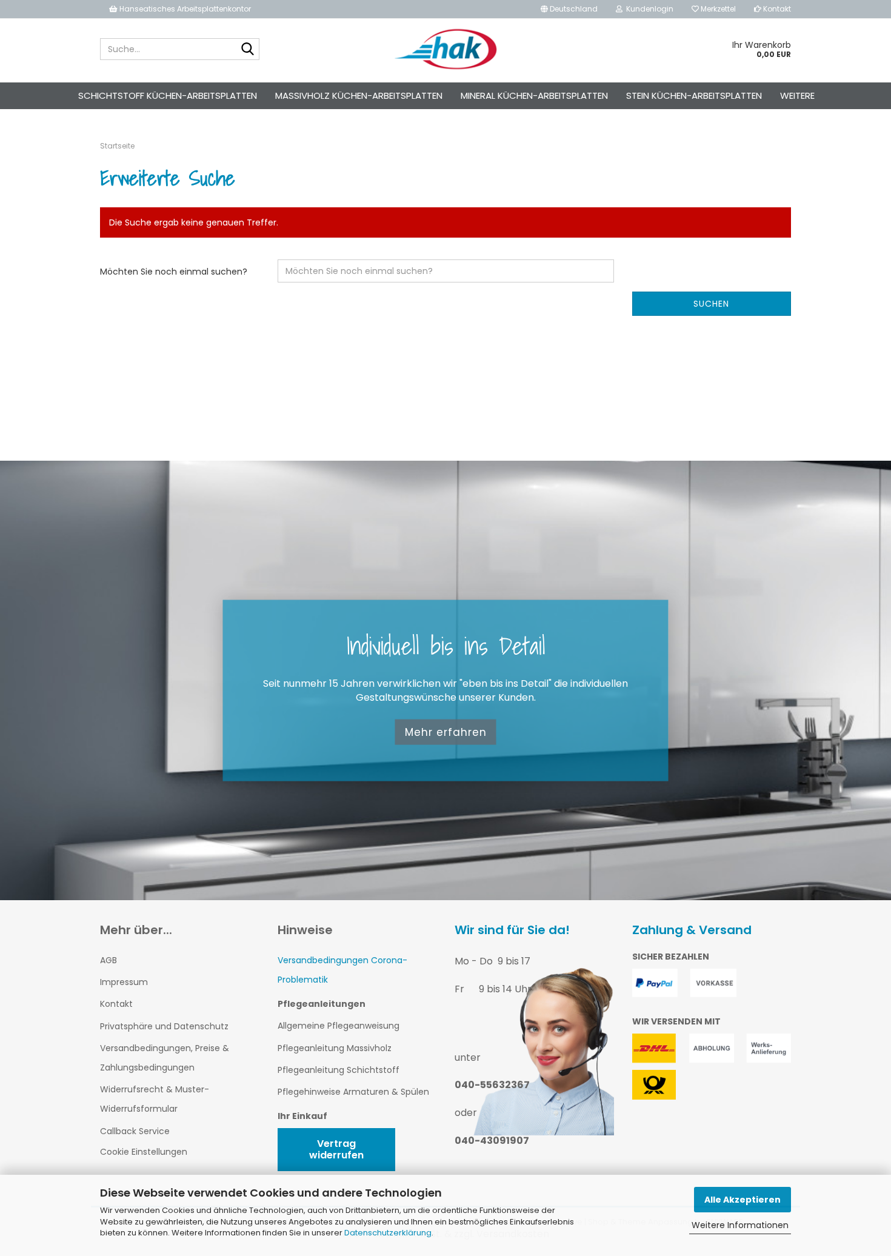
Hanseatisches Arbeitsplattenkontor (184, 9)
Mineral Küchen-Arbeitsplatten (534, 95)
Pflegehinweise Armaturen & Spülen (353, 1092)
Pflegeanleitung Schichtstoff (338, 1070)
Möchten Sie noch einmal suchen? (173, 272)
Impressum (124, 982)
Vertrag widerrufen (336, 1149)
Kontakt (776, 9)
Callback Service (135, 1131)
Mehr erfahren (446, 731)
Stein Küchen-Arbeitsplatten (694, 95)
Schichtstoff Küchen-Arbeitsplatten (167, 95)
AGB (108, 960)
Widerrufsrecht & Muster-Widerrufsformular (154, 1099)
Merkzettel (717, 9)
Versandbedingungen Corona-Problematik (342, 970)
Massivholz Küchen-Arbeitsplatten (358, 95)
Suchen (711, 304)
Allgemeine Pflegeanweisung (338, 1026)
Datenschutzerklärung (388, 1232)
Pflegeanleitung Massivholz (335, 1048)
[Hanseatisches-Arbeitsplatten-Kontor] (446, 49)
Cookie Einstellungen (143, 1152)
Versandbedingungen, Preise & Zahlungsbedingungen (164, 1058)
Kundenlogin (647, 9)
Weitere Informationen (740, 1225)
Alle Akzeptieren (742, 1200)
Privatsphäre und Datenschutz (164, 1026)
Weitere (797, 95)
